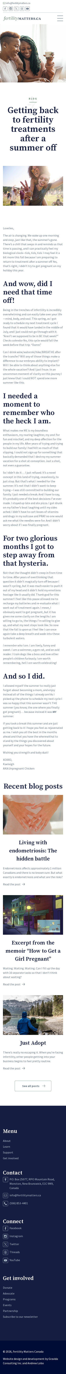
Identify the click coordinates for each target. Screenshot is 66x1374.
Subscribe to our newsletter (20, 1316)
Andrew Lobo (35, 1363)
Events (7, 1305)
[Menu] (60, 18)
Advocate (8, 1293)
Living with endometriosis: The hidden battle (33, 850)
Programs (9, 1299)
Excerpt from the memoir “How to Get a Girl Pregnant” (33, 951)
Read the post (12, 884)
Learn (6, 1146)
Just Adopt (33, 1043)
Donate (7, 1287)
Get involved (11, 1158)
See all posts (30, 1086)
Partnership (10, 1311)
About (7, 1141)
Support (8, 1152)
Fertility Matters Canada (28, 1351)
